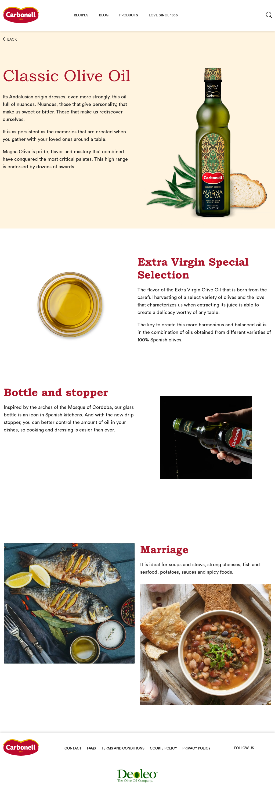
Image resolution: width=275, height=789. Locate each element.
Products (128, 15)
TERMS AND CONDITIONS (122, 748)
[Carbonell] (21, 22)
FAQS (91, 748)
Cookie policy (163, 748)
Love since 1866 (163, 15)
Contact (73, 748)
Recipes (81, 15)
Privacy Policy (196, 748)
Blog (103, 15)
